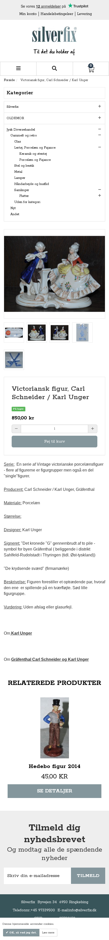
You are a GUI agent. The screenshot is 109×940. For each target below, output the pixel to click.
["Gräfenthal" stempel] (82, 332)
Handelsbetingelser (57, 14)
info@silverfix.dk (82, 910)
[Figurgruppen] (59, 332)
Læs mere (48, 932)
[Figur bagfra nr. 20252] (37, 332)
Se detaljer (54, 791)
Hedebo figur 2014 (54, 766)
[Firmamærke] (14, 360)
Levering (84, 14)
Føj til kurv (54, 441)
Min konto (28, 14)
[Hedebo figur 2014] (54, 727)
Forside (9, 80)
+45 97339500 (43, 910)
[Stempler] (14, 332)
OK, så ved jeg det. (22, 932)
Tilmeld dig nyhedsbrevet (54, 833)
